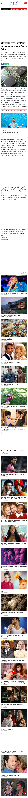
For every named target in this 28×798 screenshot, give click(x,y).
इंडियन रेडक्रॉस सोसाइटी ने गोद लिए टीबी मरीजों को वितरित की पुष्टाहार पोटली (13, 111)
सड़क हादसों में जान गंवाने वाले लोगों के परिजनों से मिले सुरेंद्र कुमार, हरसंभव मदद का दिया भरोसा (13, 156)
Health (7, 40)
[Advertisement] (14, 25)
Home (2, 40)
